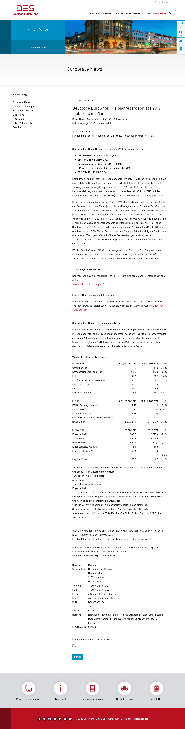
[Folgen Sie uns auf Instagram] (49, 719)
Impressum (113, 718)
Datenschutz (141, 718)
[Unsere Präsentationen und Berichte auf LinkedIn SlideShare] (65, 719)
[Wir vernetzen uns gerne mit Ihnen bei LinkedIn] (60, 719)
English (158, 2)
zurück (78, 656)
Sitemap (100, 718)
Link (28, 691)
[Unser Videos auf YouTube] (70, 719)
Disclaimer (126, 718)
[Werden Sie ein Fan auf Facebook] (39, 719)
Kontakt (167, 2)
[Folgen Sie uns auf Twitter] (44, 719)
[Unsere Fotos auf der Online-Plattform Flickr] (55, 719)
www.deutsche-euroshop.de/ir (89, 284)
